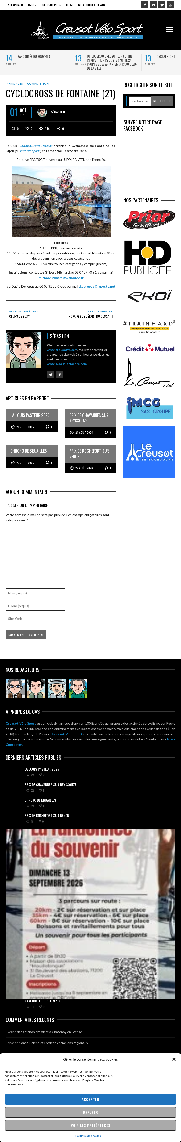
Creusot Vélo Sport (21, 723)
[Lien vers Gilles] (78, 688)
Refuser (90, 1112)
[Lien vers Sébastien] (36, 688)
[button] (174, 1059)
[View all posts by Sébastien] (42, 112)
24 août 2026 (25, 427)
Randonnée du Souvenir (33, 56)
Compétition (38, 83)
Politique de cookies (88, 1136)
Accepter (90, 1099)
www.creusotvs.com (62, 350)
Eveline (11, 1032)
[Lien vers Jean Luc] (57, 688)
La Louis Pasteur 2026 (42, 768)
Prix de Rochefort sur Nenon (47, 815)
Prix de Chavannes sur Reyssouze (50, 784)
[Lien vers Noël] (15, 688)
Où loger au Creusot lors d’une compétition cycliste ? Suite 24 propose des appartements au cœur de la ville (112, 62)
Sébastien (58, 111)
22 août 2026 (25, 463)
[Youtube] (170, 4)
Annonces (15, 83)
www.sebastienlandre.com (67, 364)
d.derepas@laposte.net (97, 286)
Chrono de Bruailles (40, 800)
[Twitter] (161, 4)
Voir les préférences (90, 1125)
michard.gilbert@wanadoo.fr (61, 278)
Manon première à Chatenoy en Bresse (53, 1032)
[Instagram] (153, 4)
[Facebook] (144, 4)
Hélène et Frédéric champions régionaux (58, 1043)
